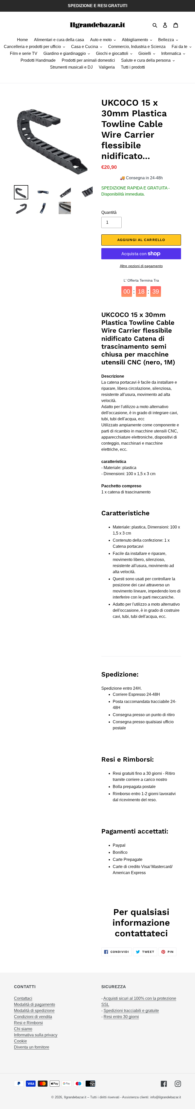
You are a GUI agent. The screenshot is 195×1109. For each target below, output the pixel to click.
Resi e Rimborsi (28, 1023)
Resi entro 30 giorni (121, 1017)
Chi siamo (23, 1029)
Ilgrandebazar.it (75, 1097)
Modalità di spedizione (34, 1010)
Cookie (20, 1041)
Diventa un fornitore (31, 1047)
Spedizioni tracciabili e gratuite (131, 1010)
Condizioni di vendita (33, 1017)
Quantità (109, 212)
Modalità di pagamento (34, 1004)
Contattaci (23, 998)
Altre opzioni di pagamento (141, 266)
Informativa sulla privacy (35, 1035)
